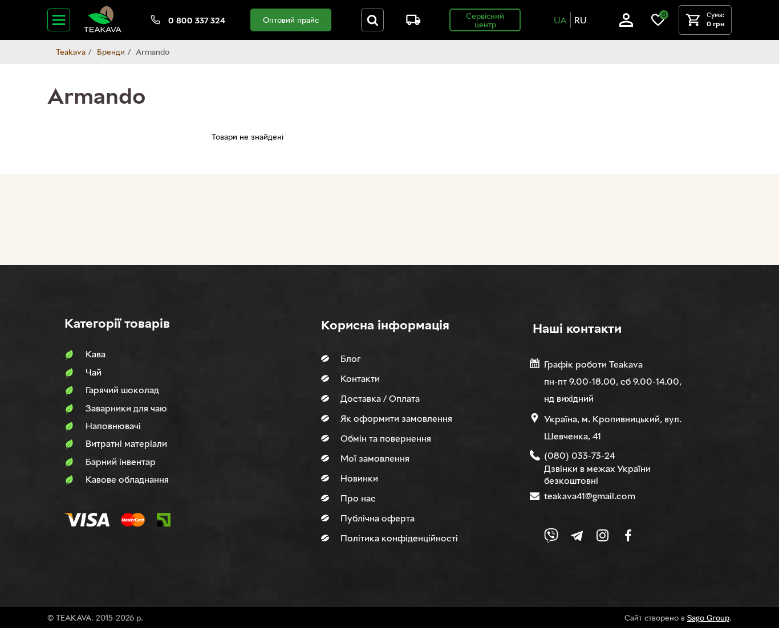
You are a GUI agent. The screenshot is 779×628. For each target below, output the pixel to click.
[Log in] (626, 23)
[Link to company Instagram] (602, 535)
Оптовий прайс (291, 20)
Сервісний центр (485, 20)
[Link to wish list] (658, 23)
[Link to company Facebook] (628, 535)
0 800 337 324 (196, 20)
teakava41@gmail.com (589, 495)
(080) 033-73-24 (579, 455)
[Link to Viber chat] (551, 535)
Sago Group (708, 617)
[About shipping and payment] (408, 22)
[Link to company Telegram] (577, 535)
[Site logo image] (102, 30)
